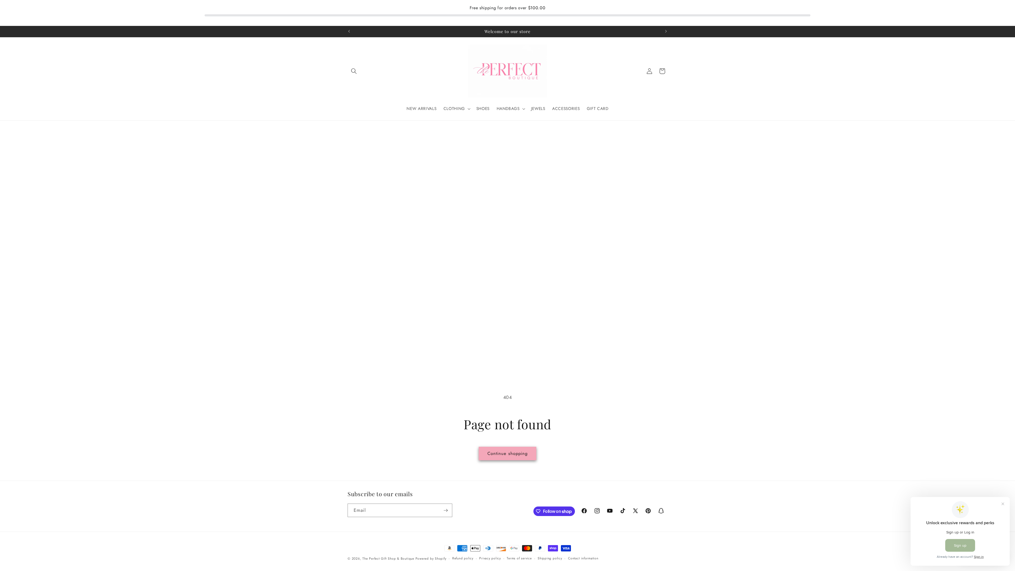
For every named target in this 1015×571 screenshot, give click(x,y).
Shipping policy (550, 558)
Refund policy (462, 558)
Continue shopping (507, 453)
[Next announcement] (666, 31)
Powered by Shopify (431, 558)
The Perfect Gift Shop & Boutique (388, 558)
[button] (354, 71)
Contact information (583, 558)
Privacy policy (490, 558)
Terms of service (519, 558)
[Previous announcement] (349, 31)
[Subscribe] (445, 510)
